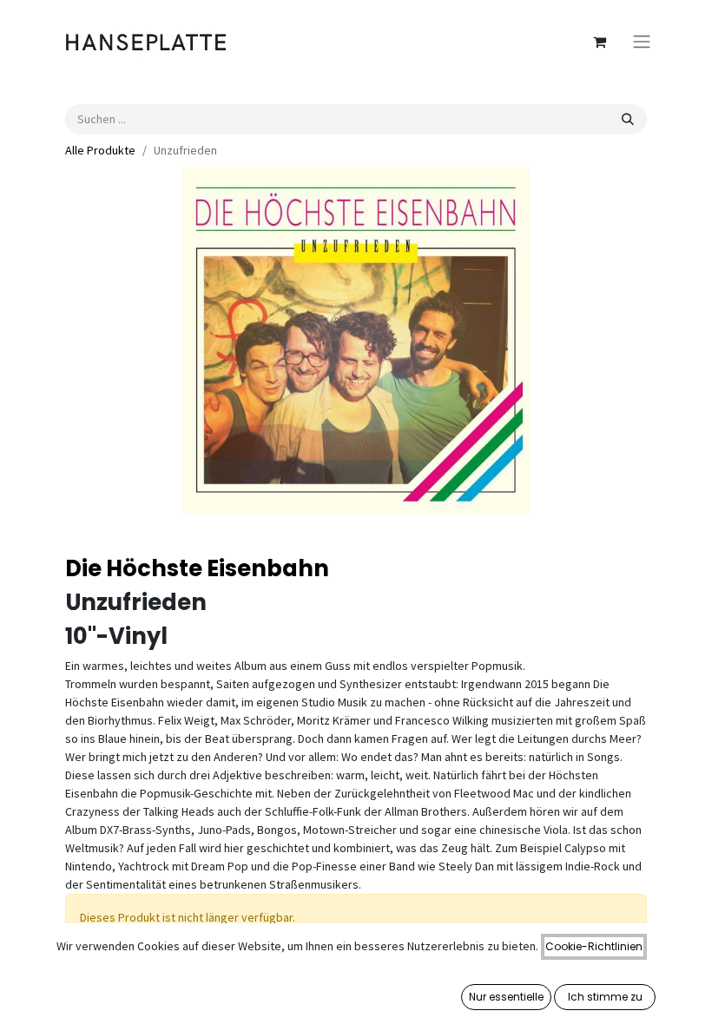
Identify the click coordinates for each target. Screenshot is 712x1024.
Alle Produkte (100, 150)
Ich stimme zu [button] (605, 996)
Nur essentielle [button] (506, 996)
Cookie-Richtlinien (594, 946)
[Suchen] (628, 119)
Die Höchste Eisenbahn (197, 568)
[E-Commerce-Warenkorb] (599, 41)
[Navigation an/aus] (641, 42)
